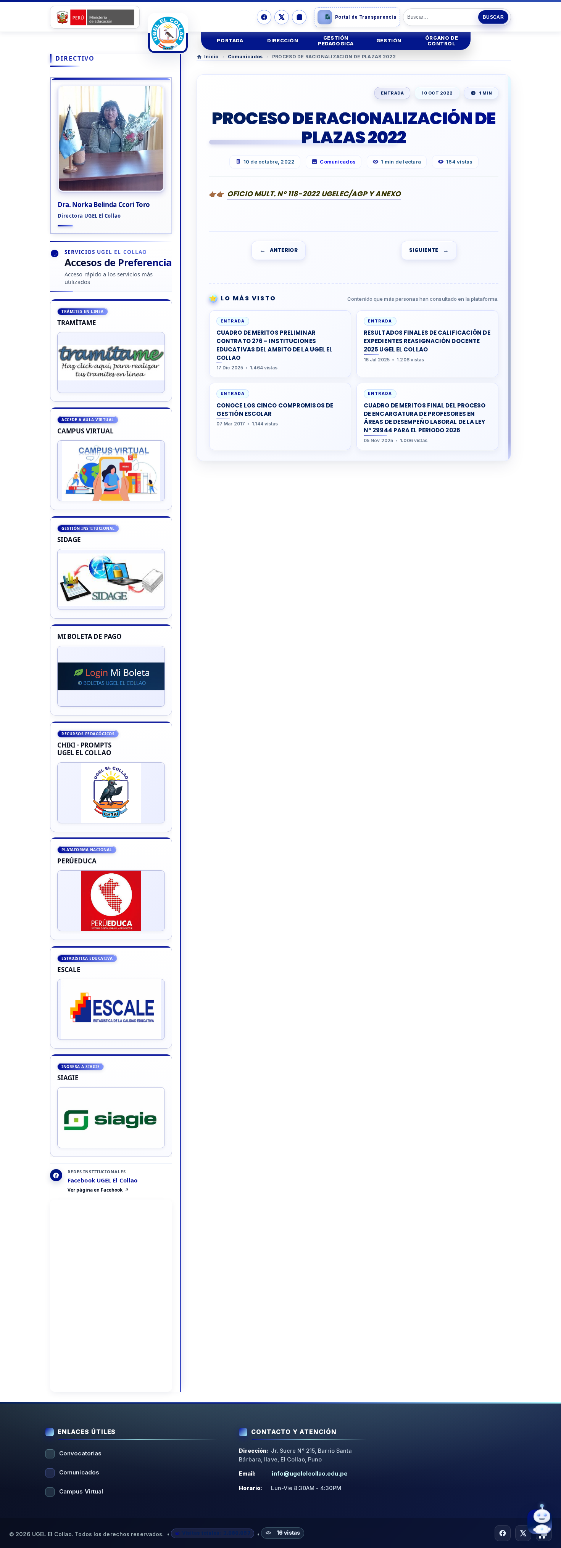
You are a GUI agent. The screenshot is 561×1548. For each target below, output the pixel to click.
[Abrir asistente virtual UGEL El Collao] (539, 1523)
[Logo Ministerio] (95, 17)
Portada (230, 40)
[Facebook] (264, 17)
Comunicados (245, 56)
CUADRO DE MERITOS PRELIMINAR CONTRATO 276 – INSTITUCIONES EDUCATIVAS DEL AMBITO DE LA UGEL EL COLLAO (274, 345)
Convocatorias (80, 1453)
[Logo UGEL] (168, 33)
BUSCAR (493, 17)
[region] (111, 728)
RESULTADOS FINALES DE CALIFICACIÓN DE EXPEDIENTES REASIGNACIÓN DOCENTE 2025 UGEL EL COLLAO (427, 341)
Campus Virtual (81, 1491)
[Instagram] (299, 17)
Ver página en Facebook (95, 1190)
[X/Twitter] (281, 17)
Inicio (211, 56)
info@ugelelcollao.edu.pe (309, 1473)
